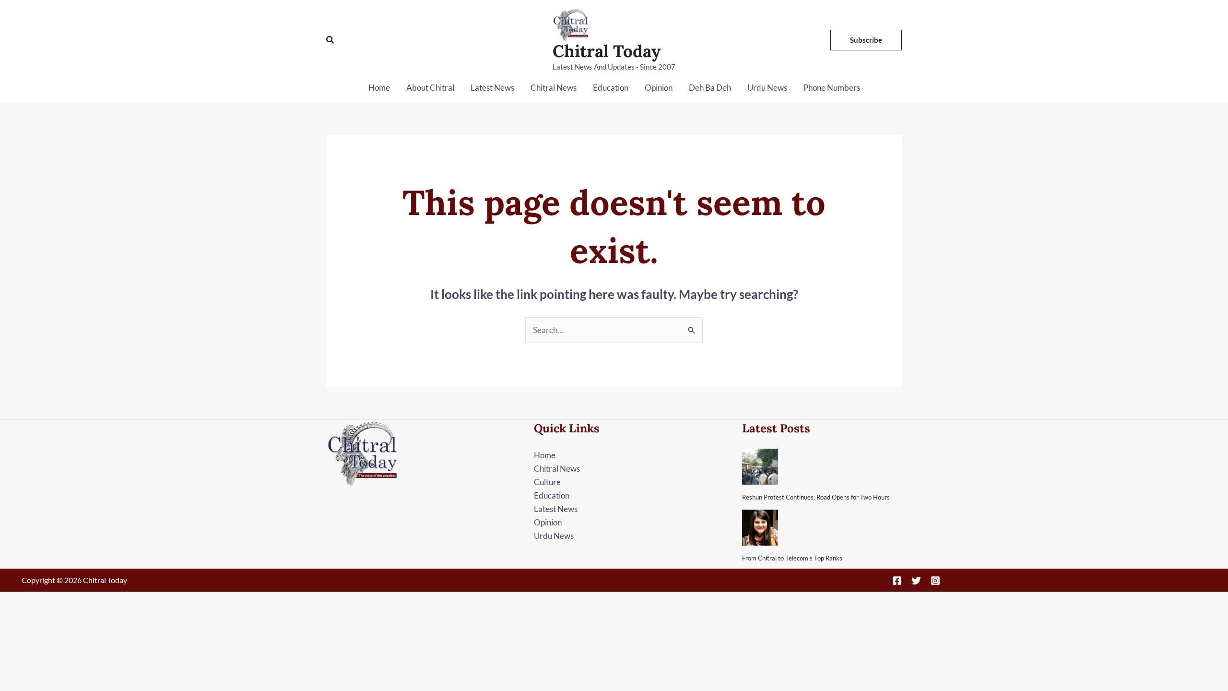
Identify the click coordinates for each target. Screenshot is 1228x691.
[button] (330, 40)
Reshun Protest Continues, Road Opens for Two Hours (816, 497)
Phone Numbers (831, 88)
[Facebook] (897, 580)
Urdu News (767, 88)
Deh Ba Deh (710, 88)
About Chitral (430, 88)
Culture (547, 482)
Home (379, 88)
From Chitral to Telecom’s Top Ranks (792, 558)
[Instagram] (935, 580)
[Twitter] (916, 580)
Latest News (492, 88)
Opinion (659, 88)
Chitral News (554, 88)
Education (610, 88)
